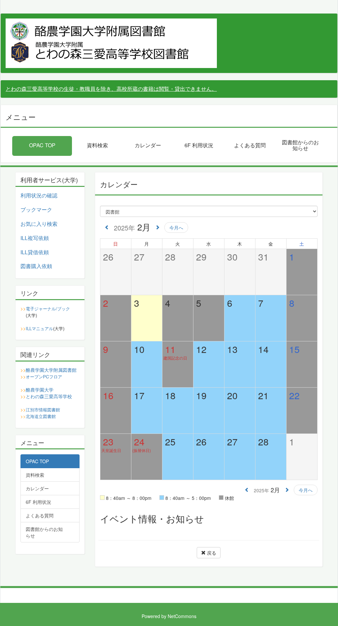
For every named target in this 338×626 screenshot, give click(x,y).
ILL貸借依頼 (34, 252)
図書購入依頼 (36, 266)
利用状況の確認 (38, 195)
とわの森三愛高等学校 (49, 396)
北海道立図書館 (41, 416)
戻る (211, 552)
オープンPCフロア (44, 376)
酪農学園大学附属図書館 (51, 369)
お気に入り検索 (38, 223)
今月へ (176, 227)
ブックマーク (36, 209)
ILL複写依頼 (34, 238)
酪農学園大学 (39, 389)
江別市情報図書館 (43, 409)
